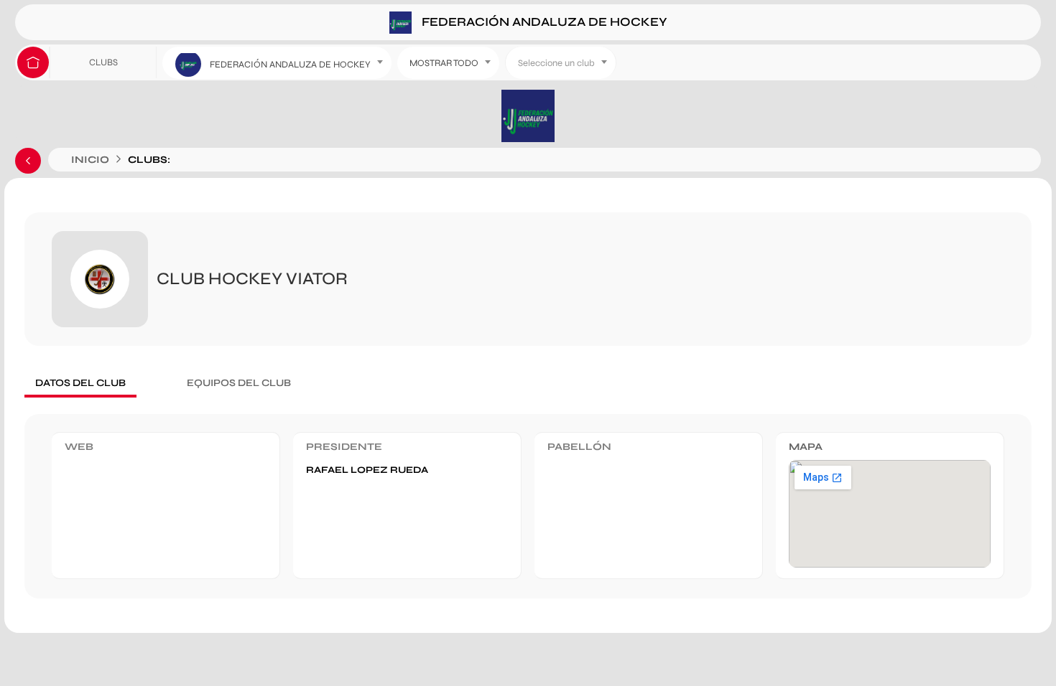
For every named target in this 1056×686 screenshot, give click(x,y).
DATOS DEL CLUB (80, 383)
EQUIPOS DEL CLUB (239, 383)
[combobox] (277, 63)
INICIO (90, 160)
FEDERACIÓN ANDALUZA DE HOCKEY (543, 21)
